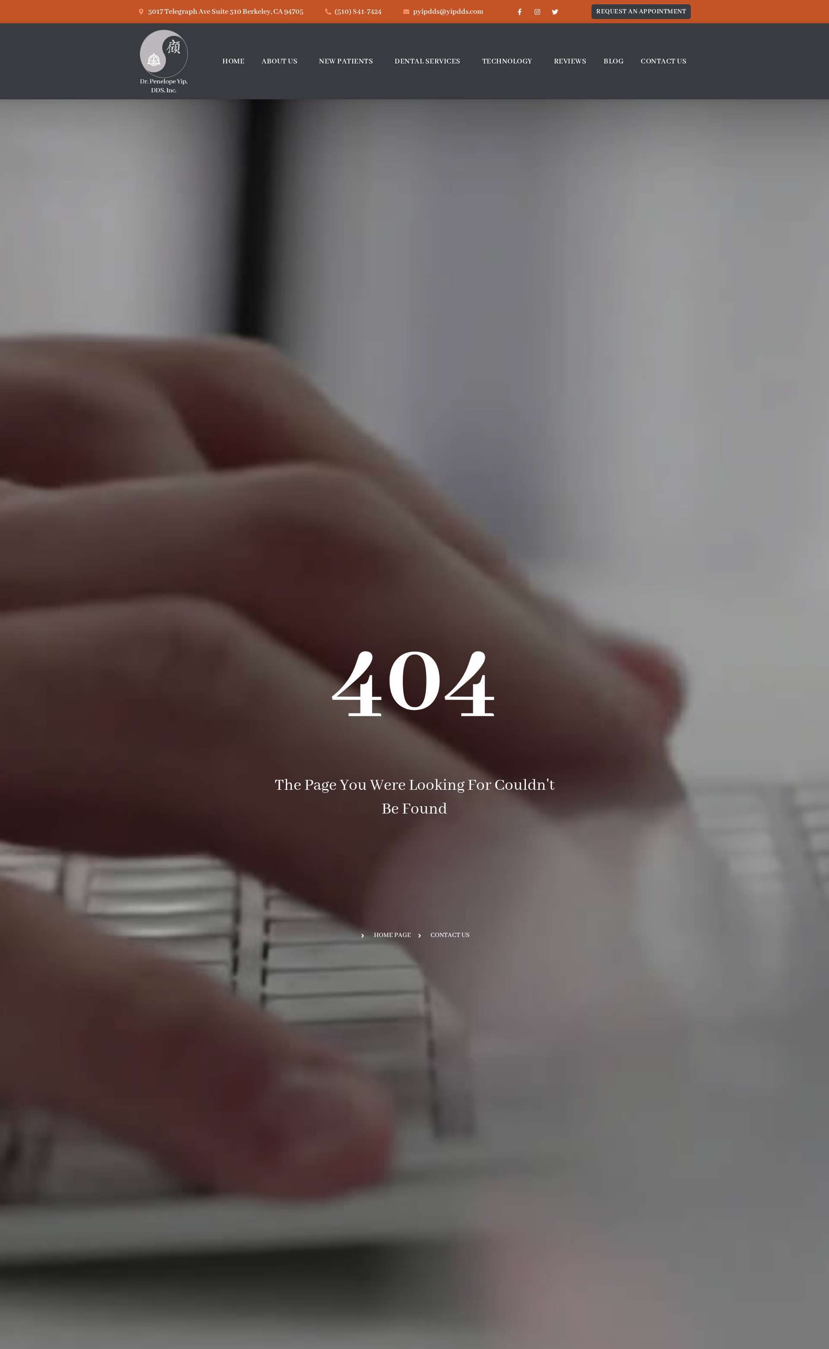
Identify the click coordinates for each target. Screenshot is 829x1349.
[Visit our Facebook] (519, 11)
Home (233, 61)
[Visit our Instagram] (537, 11)
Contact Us (664, 61)
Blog (613, 61)
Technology (507, 61)
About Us (279, 61)
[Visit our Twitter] (554, 11)
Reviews (570, 61)
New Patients (346, 61)
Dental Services (428, 61)
